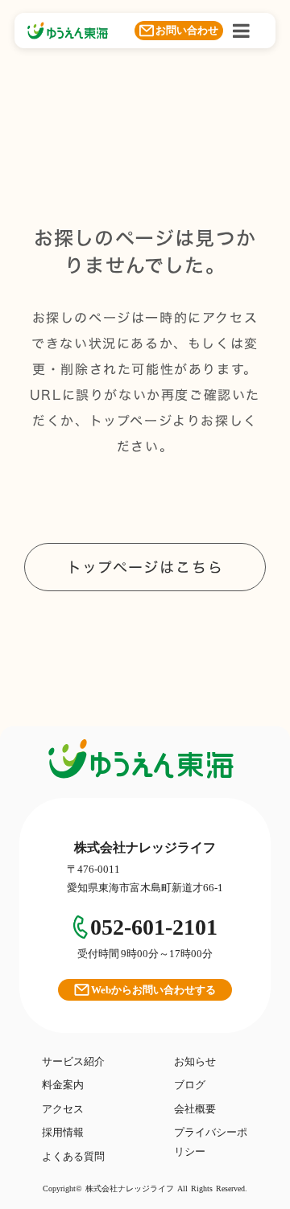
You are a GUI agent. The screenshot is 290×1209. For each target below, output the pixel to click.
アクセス (63, 1109)
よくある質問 (73, 1156)
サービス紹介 (73, 1061)
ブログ (189, 1085)
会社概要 (195, 1109)
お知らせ (195, 1061)
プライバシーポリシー (210, 1141)
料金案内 (63, 1085)
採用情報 (63, 1132)
